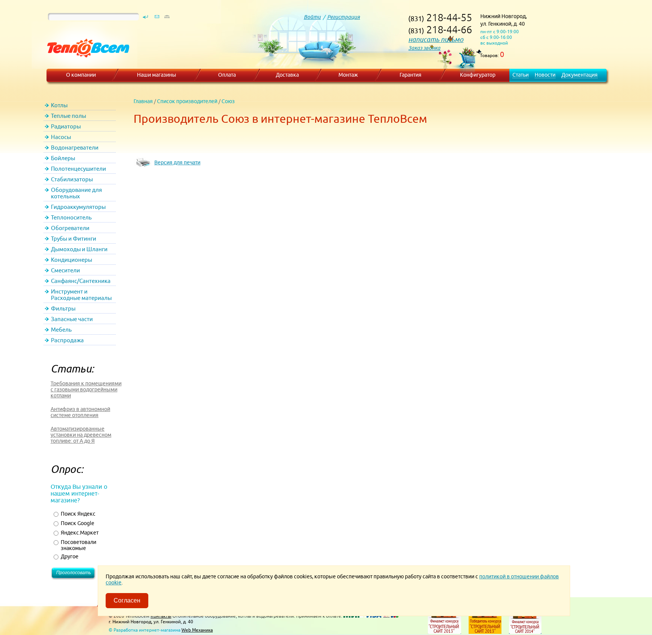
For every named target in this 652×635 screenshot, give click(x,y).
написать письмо (435, 39)
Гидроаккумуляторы (78, 207)
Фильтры (63, 308)
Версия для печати (177, 162)
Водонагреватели (74, 147)
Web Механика (197, 630)
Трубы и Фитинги (73, 238)
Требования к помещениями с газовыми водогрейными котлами (86, 389)
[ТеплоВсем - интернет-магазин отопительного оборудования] (85, 65)
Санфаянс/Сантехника (81, 281)
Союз (228, 101)
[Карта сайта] (166, 18)
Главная (143, 101)
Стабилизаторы (72, 179)
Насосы (61, 137)
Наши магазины (156, 75)
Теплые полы (68, 116)
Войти (312, 17)
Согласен (127, 600)
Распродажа (67, 340)
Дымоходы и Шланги (79, 249)
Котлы (59, 105)
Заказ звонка (424, 48)
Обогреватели (70, 228)
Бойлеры (63, 158)
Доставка (287, 75)
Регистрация (343, 17)
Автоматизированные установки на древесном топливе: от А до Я (81, 435)
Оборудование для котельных (76, 193)
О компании (81, 75)
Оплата (227, 75)
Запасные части (72, 319)
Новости (545, 75)
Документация (579, 75)
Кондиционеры (71, 259)
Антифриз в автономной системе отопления (80, 412)
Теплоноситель (71, 217)
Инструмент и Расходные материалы (81, 294)
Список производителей (187, 101)
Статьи (520, 75)
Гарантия (410, 75)
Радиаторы (66, 126)
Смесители (65, 270)
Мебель (61, 329)
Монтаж (348, 75)
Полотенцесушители (78, 168)
